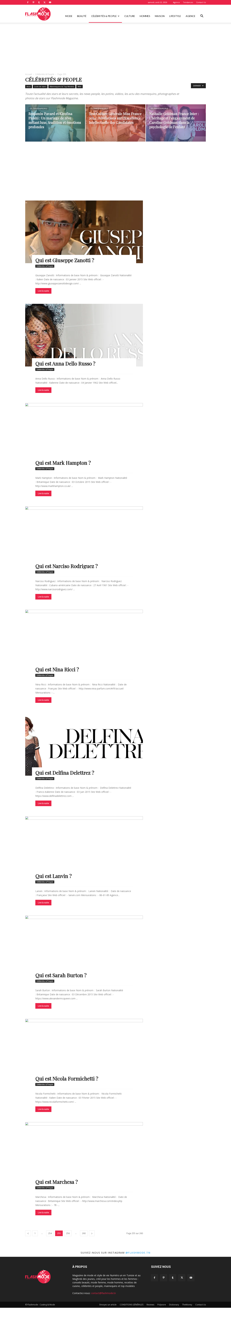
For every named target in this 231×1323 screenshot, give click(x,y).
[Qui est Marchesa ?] (84, 1153)
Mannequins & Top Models (62, 86)
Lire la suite (43, 291)
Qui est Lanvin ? (53, 876)
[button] (202, 16)
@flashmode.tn (138, 1252)
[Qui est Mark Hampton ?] (84, 434)
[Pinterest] (33, 2)
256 (68, 1233)
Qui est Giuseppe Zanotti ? (64, 260)
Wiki (79, 86)
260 (84, 1233)
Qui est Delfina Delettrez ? (64, 772)
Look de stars (40, 86)
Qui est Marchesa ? (56, 1181)
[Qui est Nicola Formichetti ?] (84, 1050)
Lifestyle (175, 16)
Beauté (81, 16)
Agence (176, 2)
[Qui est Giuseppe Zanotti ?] (84, 232)
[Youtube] (50, 2)
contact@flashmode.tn (103, 1293)
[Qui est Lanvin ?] (84, 847)
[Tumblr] (38, 2)
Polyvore (161, 1304)
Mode (68, 16)
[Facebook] (27, 2)
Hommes (145, 16)
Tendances (188, 2)
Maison (160, 16)
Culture (129, 16)
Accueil (28, 74)
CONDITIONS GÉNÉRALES (131, 1304)
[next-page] (92, 1233)
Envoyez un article (108, 1304)
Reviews (150, 1304)
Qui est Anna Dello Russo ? (65, 363)
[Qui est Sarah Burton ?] (84, 947)
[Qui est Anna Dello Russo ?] (84, 335)
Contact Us (201, 2)
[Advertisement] (115, 48)
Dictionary (174, 1304)
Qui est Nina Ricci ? (57, 669)
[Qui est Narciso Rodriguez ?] (84, 537)
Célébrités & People (104, 16)
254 (50, 1233)
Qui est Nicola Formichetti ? (66, 1078)
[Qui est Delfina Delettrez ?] (84, 744)
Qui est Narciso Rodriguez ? (66, 566)
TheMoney (187, 1304)
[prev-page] (28, 1233)
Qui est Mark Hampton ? (63, 462)
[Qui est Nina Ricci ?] (84, 641)
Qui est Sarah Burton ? (61, 975)
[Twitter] (44, 2)
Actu (29, 86)
